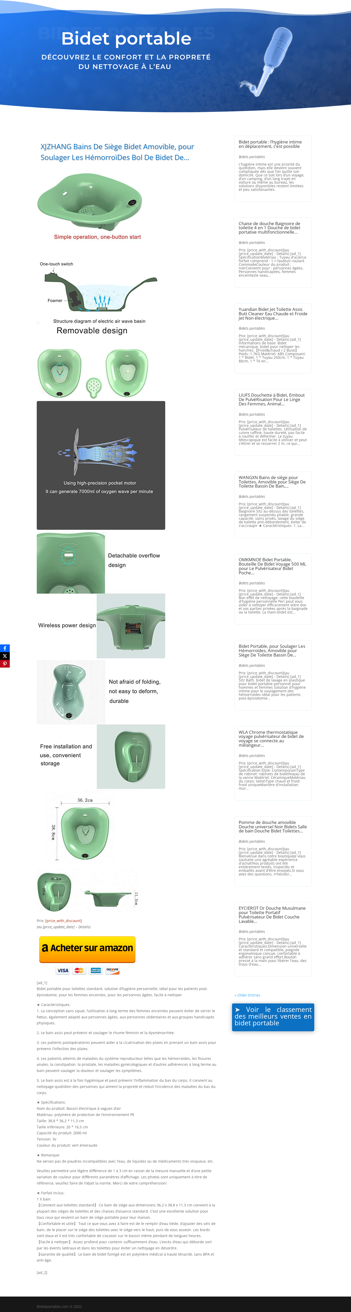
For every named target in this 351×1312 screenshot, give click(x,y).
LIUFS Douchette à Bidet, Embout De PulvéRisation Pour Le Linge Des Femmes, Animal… (272, 399)
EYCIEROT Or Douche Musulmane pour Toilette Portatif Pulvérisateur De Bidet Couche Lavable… (272, 914)
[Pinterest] (5, 664)
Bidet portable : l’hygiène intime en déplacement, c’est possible (270, 144)
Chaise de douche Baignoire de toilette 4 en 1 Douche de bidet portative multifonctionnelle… (269, 227)
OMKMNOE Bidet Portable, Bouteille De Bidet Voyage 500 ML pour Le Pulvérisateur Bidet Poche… (272, 566)
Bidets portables (252, 156)
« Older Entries (247, 995)
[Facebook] (5, 648)
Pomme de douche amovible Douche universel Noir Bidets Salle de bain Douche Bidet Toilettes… (273, 826)
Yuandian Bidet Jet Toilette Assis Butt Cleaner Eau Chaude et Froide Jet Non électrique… (273, 313)
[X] (5, 656)
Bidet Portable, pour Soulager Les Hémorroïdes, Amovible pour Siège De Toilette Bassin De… (272, 650)
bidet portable (257, 1022)
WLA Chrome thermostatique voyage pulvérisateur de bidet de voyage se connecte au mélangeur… (271, 738)
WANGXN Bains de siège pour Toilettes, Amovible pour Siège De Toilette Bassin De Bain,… (272, 481)
